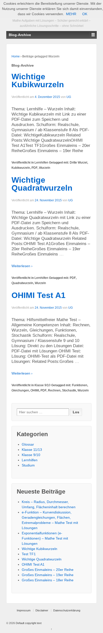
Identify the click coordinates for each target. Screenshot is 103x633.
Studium (28, 465)
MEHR (71, 14)
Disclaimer (42, 610)
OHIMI (34, 390)
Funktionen (79, 385)
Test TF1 (29, 554)
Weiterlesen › (22, 266)
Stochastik (69, 390)
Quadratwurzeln (22, 283)
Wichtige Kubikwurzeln (38, 80)
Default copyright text (28, 623)
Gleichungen (20, 390)
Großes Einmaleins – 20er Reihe (48, 570)
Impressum (23, 610)
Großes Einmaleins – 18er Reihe (48, 580)
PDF (35, 167)
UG (68, 97)
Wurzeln (44, 167)
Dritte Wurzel (78, 162)
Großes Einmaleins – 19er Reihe (48, 575)
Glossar (28, 444)
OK (84, 14)
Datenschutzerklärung (66, 610)
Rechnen (54, 390)
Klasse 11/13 (32, 450)
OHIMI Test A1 (39, 295)
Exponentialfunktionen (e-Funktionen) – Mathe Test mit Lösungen (45, 538)
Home (16, 56)
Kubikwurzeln (21, 167)
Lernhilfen (41, 162)
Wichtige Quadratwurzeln (42, 183)
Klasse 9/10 (42, 385)
